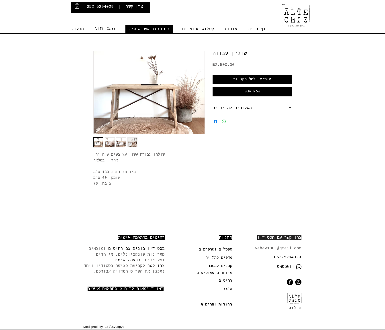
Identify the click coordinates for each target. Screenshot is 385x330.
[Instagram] (298, 282)
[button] (77, 6)
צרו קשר (134, 6)
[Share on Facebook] (215, 121)
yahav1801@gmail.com (278, 248)
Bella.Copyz (114, 327)
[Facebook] (290, 282)
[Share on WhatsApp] (224, 121)
